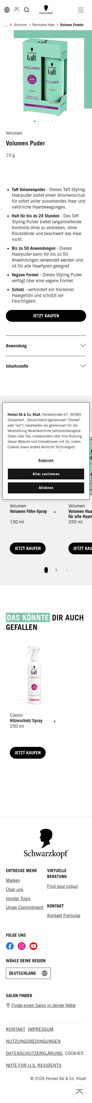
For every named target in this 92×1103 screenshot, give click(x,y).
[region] (46, 451)
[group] (45, 82)
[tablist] (46, 568)
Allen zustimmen (46, 474)
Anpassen (46, 460)
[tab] (46, 570)
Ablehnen (46, 488)
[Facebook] (10, 946)
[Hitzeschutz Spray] (33, 701)
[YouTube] (33, 946)
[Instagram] (22, 946)
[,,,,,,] (45, 121)
